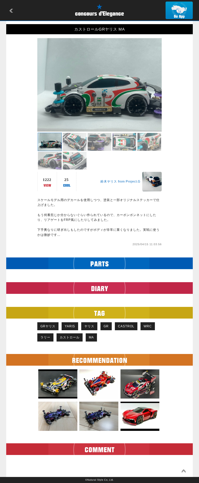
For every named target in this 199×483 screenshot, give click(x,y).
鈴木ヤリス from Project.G (120, 181)
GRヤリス (47, 326)
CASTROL (126, 326)
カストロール (69, 337)
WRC (148, 326)
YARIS (70, 326)
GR (106, 326)
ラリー (45, 337)
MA (91, 337)
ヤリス (89, 326)
